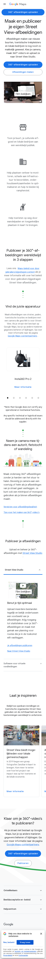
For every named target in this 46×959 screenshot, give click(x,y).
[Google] (8, 924)
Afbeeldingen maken (23, 72)
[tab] (8, 398)
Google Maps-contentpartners (23, 844)
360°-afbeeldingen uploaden (23, 12)
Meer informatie (23, 387)
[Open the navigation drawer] (5, 4)
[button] (23, 92)
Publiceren (23, 863)
